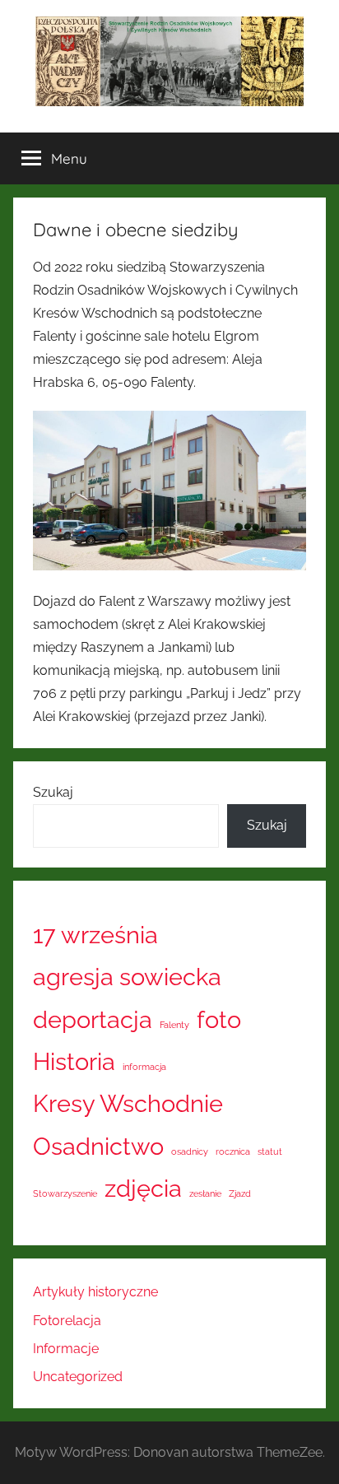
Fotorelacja (67, 1320)
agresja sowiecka (127, 976)
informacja (144, 1067)
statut (270, 1151)
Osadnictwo (98, 1146)
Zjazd (240, 1193)
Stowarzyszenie (65, 1193)
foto (219, 1019)
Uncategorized (78, 1376)
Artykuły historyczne (95, 1292)
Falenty (174, 1025)
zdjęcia (143, 1188)
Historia (74, 1061)
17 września (95, 934)
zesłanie (205, 1193)
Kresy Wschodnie (128, 1103)
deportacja (92, 1019)
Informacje (66, 1348)
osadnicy (189, 1151)
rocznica (233, 1151)
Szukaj (53, 792)
